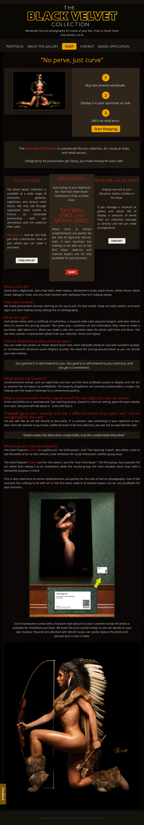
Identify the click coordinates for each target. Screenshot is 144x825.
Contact (117, 240)
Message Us (14, 235)
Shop (71, 272)
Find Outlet (27, 260)
